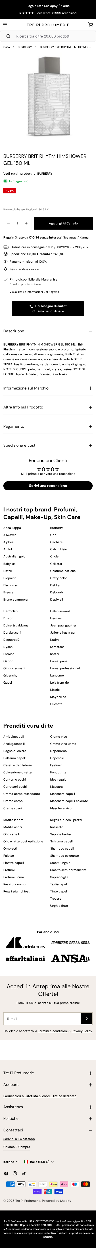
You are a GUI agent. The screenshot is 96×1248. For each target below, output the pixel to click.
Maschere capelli (62, 794)
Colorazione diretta (17, 772)
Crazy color (58, 578)
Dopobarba (58, 751)
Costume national (63, 571)
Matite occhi (12, 827)
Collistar (56, 564)
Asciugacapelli (14, 744)
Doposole (57, 758)
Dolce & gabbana (16, 625)
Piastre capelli (13, 863)
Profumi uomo (13, 877)
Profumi (9, 870)
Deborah (56, 592)
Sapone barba (60, 834)
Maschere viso (60, 808)
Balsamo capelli (14, 758)
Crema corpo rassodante (21, 794)
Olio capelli (11, 834)
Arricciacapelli (14, 737)
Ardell (7, 549)
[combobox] (48, 36)
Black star (10, 585)
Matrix (55, 690)
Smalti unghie (60, 863)
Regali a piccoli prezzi (66, 820)
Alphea (8, 542)
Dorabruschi (12, 632)
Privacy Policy (82, 1031)
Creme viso (58, 737)
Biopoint (9, 578)
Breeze (8, 592)
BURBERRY (25, 47)
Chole (54, 556)
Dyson (8, 647)
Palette (8, 856)
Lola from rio (59, 683)
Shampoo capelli (62, 848)
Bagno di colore (14, 751)
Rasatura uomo (14, 884)
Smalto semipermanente (68, 870)
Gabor (8, 661)
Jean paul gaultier (63, 625)
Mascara (56, 787)
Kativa (55, 640)
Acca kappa (12, 528)
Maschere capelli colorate (69, 801)
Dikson (8, 618)
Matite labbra (13, 820)
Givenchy (10, 675)
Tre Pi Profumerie (27, 1201)
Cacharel (56, 542)
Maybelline (58, 697)
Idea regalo (58, 779)
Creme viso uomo (63, 744)
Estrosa (8, 654)
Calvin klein (58, 549)
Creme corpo (13, 801)
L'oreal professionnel (65, 668)
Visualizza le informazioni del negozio (34, 292)
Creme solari (12, 808)
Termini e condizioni (53, 1031)
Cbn (53, 535)
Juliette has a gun (63, 632)
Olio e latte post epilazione (23, 841)
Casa (6, 47)
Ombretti (10, 848)
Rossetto (56, 827)
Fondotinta (58, 772)
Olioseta (56, 704)
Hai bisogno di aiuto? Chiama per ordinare (49, 308)
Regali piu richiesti (17, 891)
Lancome (57, 675)
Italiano (8, 1162)
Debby (55, 585)
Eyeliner (56, 765)
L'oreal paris (58, 661)
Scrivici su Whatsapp (19, 1139)
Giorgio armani (14, 668)
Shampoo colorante (64, 856)
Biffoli (7, 571)
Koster (54, 654)
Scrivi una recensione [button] (48, 485)
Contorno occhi (14, 779)
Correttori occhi (15, 787)
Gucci (7, 683)
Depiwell (56, 599)
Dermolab (10, 611)
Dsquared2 (11, 640)
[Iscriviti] (86, 1018)
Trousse (55, 898)
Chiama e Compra (16, 1147)
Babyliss (9, 564)
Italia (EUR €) (39, 1162)
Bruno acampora (15, 599)
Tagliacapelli (59, 884)
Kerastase (57, 647)
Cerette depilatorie (17, 765)
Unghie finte (59, 906)
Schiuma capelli (61, 841)
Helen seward (60, 611)
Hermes (56, 618)
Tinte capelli (59, 891)
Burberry (56, 528)
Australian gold (14, 556)
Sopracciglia (59, 877)
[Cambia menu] (5, 24)
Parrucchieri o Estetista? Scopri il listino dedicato (39, 1096)
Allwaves (9, 535)
